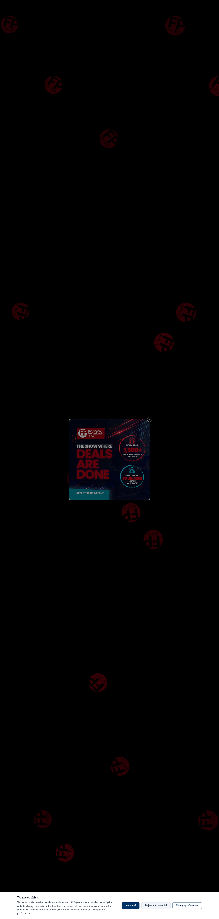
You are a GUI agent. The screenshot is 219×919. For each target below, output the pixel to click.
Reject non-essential (156, 905)
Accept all (130, 905)
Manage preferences (187, 905)
